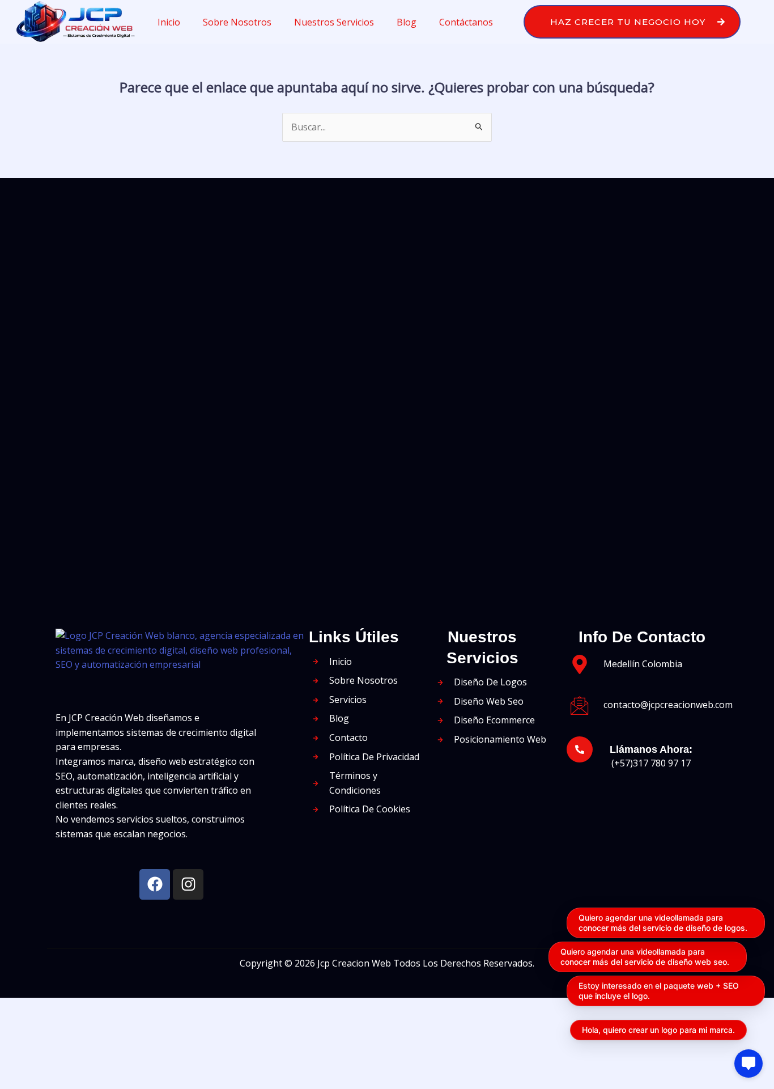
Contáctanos (466, 22)
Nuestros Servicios (334, 22)
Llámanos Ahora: (651, 749)
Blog (406, 22)
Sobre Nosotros (237, 22)
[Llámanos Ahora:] (580, 749)
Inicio (169, 22)
